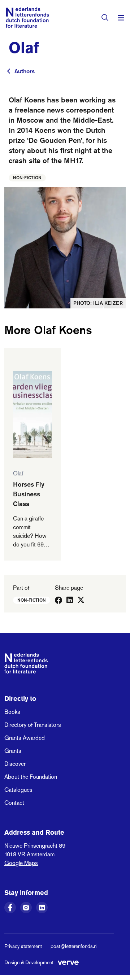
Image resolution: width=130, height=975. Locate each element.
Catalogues (18, 790)
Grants (12, 751)
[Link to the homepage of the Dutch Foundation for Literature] (27, 17)
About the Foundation (30, 777)
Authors (24, 71)
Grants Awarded (24, 738)
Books (12, 712)
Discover (15, 764)
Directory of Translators (32, 725)
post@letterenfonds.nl (74, 946)
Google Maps (21, 863)
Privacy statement (23, 946)
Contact (14, 803)
